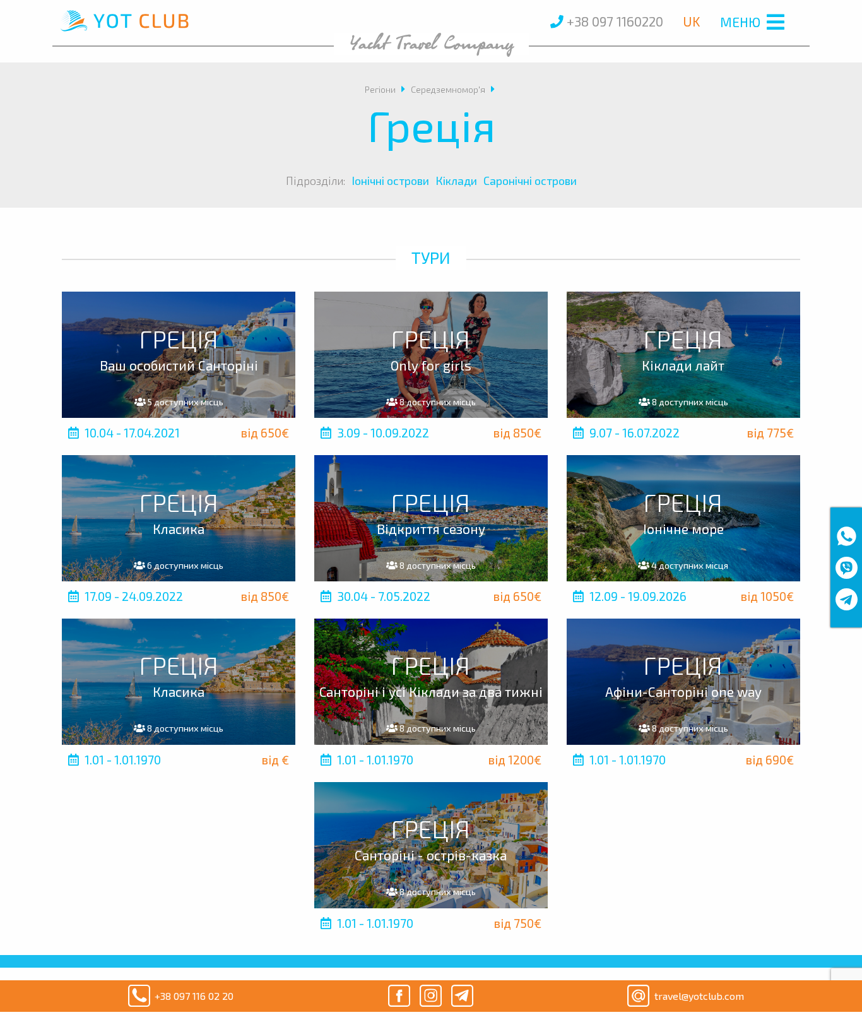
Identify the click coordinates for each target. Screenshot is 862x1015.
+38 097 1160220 (613, 21)
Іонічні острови (390, 180)
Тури (431, 257)
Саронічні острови (530, 180)
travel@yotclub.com (699, 996)
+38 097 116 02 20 (194, 996)
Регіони (380, 89)
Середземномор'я (448, 89)
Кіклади (456, 180)
